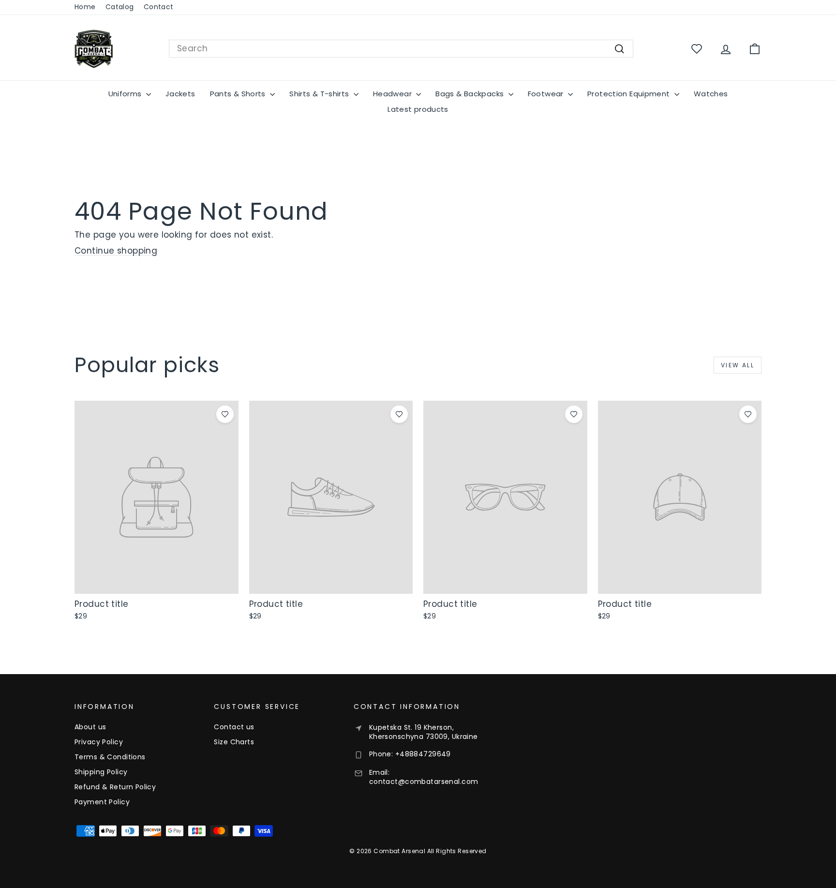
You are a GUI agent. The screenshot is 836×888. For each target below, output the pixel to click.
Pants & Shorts (239, 94)
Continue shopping (116, 250)
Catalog (119, 7)
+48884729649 (423, 754)
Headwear (393, 94)
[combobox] (401, 49)
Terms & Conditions (110, 757)
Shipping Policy (101, 772)
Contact (159, 7)
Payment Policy (102, 802)
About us (90, 727)
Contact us (234, 727)
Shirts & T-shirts (320, 94)
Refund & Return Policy (115, 787)
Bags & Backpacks (470, 94)
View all (737, 365)
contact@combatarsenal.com (423, 781)
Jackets (180, 94)
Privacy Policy (99, 742)
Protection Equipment (629, 94)
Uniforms (126, 94)
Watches (711, 94)
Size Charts (234, 742)
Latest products (418, 109)
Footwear (547, 94)
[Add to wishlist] (225, 414)
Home (85, 7)
